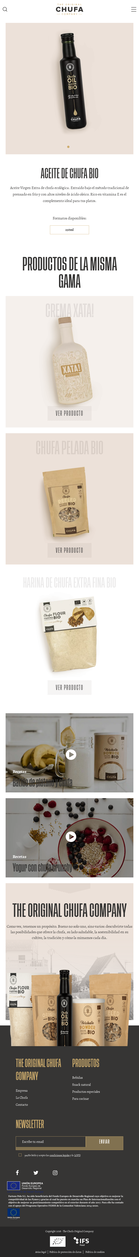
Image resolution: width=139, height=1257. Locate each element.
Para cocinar (80, 1099)
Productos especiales (86, 1092)
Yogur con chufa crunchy (42, 867)
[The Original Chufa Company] (69, 9)
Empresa (22, 1090)
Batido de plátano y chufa (42, 782)
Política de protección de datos (65, 1252)
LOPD (77, 1155)
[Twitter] (35, 1173)
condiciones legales (60, 1155)
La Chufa (22, 1097)
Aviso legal (40, 1252)
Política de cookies (95, 1252)
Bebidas (77, 1077)
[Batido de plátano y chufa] (71, 758)
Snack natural (81, 1085)
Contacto (22, 1105)
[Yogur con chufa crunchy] (71, 840)
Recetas (19, 771)
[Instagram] (55, 1173)
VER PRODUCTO (69, 413)
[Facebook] (17, 1173)
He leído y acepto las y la (54, 1155)
